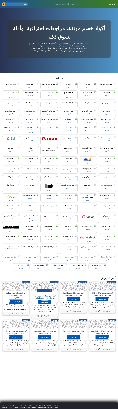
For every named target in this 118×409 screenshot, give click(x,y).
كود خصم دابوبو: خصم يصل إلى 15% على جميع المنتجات (16, 332)
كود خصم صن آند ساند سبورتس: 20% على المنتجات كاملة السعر (44, 297)
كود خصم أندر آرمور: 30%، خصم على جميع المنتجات (44, 332)
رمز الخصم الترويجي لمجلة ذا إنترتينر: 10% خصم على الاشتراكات (16, 295)
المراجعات (57, 4)
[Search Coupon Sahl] (3, 4)
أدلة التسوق (65, 4)
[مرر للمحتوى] (59, 63)
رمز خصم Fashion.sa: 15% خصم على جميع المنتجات (73, 294)
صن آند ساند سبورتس (43, 311)
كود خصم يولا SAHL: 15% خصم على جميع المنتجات (102, 332)
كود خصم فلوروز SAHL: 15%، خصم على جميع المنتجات (102, 294)
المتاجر (73, 4)
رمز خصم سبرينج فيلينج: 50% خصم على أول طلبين (73, 332)
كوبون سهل (112, 4)
